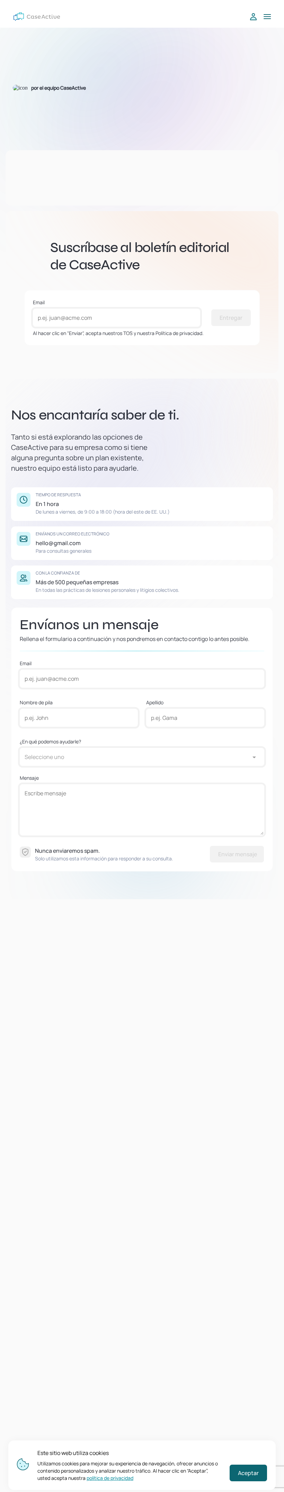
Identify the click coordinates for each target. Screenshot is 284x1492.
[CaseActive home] (36, 16)
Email (39, 302)
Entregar (231, 318)
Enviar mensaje (237, 854)
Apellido (154, 702)
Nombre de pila (36, 702)
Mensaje (29, 778)
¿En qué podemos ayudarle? (50, 741)
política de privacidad (110, 1478)
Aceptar (248, 1473)
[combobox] (135, 757)
